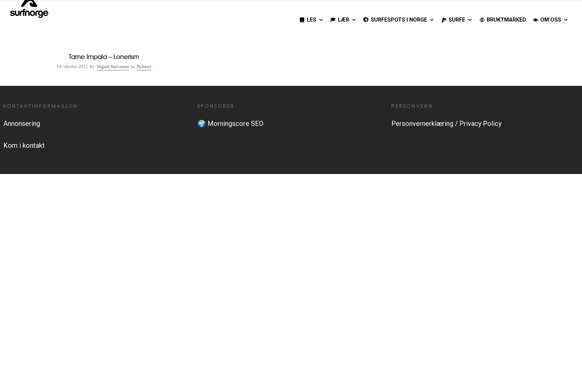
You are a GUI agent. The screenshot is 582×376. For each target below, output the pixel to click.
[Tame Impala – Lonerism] (103, 52)
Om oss (550, 19)
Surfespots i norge (399, 19)
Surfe (457, 19)
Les (311, 19)
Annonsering (21, 123)
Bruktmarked (506, 19)
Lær (343, 19)
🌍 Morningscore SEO (230, 123)
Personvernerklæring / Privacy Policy (446, 123)
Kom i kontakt (24, 145)
